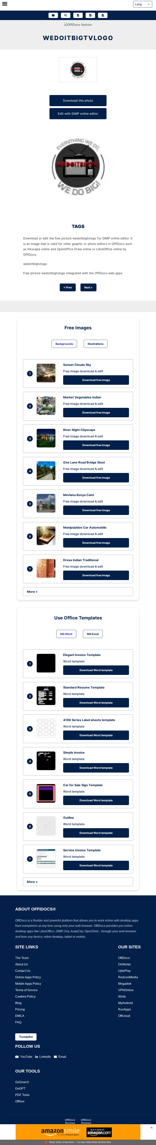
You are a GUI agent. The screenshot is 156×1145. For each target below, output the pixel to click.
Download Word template (96, 670)
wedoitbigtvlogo (78, 38)
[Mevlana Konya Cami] (47, 511)
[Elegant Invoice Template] (47, 671)
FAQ (18, 1022)
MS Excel (93, 634)
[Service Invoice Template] (47, 867)
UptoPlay (124, 970)
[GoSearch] (65, 15)
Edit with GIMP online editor (78, 113)
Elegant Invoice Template (82, 655)
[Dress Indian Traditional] (47, 577)
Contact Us (22, 970)
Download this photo (78, 100)
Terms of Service (26, 990)
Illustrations (95, 343)
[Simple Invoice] (47, 769)
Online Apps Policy (28, 977)
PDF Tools (22, 1095)
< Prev (68, 287)
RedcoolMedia (128, 977)
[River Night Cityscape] (47, 446)
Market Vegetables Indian (82, 397)
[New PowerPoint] (102, 15)
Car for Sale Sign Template (83, 785)
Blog (18, 1003)
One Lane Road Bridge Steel (84, 462)
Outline (68, 817)
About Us (21, 964)
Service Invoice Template (82, 850)
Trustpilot (26, 1036)
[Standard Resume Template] (47, 704)
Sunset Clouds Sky (77, 365)
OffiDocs (124, 958)
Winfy (122, 996)
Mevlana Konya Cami (78, 495)
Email (62, 1056)
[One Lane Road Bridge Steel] (47, 479)
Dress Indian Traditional (80, 560)
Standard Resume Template (84, 687)
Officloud (124, 1015)
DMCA (19, 1015)
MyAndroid (125, 1003)
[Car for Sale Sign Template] (47, 802)
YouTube (26, 1056)
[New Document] (78, 15)
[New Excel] (90, 15)
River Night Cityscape (79, 430)
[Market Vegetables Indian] (47, 414)
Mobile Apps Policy (28, 983)
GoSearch (22, 1082)
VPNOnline (126, 990)
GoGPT (20, 1088)
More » (32, 592)
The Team (22, 958)
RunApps (124, 1009)
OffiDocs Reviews (70, 1121)
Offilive (20, 1101)
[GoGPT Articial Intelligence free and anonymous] (53, 15)
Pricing (20, 1009)
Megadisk (124, 983)
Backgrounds (64, 343)
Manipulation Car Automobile (85, 527)
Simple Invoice (74, 752)
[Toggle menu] (5, 4)
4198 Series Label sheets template (89, 720)
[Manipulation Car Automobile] (47, 544)
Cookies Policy (25, 996)
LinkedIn (45, 1056)
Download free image (96, 380)
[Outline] (47, 834)
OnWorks (124, 964)
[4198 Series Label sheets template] (47, 736)
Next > (88, 287)
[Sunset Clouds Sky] (47, 381)
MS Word (66, 634)
